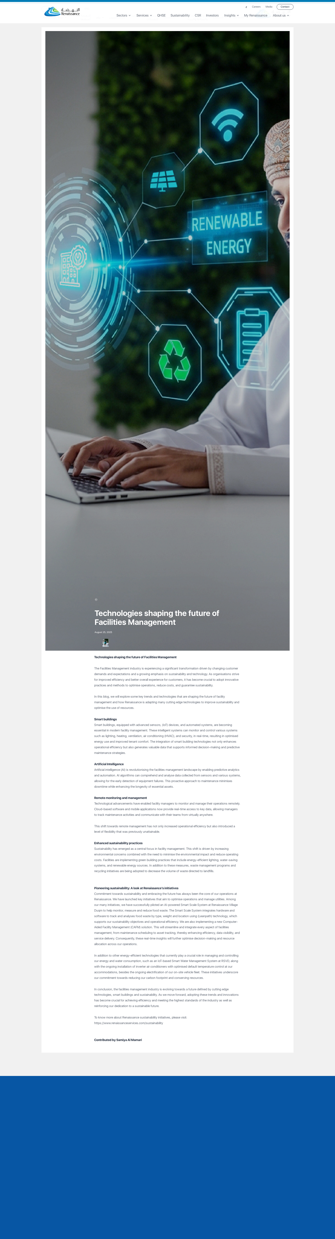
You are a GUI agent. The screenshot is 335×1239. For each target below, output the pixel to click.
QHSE (161, 15)
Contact (285, 6)
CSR (198, 15)
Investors (212, 15)
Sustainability (180, 15)
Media (269, 6)
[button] (125, 15)
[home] (62, 11)
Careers (256, 6)
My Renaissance (255, 15)
